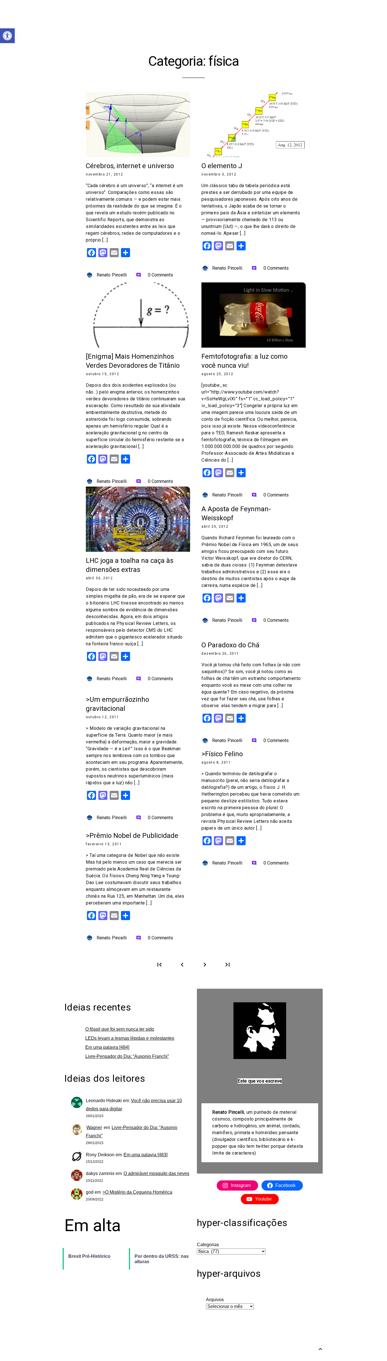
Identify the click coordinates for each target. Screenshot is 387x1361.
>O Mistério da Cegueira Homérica (137, 1192)
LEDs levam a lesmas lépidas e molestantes (129, 1038)
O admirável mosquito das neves (156, 1173)
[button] (7, 35)
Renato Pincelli (112, 275)
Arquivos (215, 1299)
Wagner (94, 1127)
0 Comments (154, 275)
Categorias (208, 1244)
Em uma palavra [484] (107, 1047)
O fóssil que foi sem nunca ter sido (119, 1029)
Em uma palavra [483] (145, 1154)
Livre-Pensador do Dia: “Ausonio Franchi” (127, 1056)
